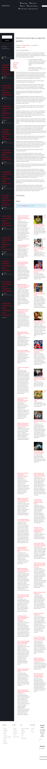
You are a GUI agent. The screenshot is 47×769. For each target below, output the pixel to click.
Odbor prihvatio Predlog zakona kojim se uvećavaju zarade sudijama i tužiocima (39, 544)
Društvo (5, 731)
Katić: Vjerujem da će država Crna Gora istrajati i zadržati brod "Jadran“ (23, 596)
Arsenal (5, 735)
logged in (25, 205)
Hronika (5, 741)
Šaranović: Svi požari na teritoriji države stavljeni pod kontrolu (39, 294)
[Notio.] (6, 6)
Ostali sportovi (16, 736)
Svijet (4, 740)
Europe (15, 64)
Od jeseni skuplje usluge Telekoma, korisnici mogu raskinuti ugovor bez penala (39, 474)
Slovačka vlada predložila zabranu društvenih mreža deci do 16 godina (22, 263)
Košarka (15, 730)
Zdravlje (23, 730)
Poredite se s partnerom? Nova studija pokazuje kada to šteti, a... (40, 421)
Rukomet (15, 733)
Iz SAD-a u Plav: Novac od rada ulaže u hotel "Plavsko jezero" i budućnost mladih (39, 638)
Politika (5, 728)
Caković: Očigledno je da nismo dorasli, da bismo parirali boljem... (39, 351)
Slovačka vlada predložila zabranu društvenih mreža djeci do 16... (39, 271)
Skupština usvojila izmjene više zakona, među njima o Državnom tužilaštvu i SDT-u (23, 424)
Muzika (22, 733)
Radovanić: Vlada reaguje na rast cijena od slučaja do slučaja (23, 670)
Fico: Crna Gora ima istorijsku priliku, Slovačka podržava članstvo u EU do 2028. (23, 642)
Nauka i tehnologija (25, 728)
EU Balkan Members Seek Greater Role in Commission (6, 69)
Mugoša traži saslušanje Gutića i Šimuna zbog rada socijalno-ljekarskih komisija (23, 570)
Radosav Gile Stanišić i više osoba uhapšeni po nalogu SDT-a (39, 379)
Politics (15, 66)
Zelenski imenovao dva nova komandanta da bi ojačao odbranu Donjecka (23, 311)
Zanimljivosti (23, 738)
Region (4, 738)
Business (15, 67)
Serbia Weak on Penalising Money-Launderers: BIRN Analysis (7, 90)
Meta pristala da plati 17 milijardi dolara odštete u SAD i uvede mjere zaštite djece (23, 286)
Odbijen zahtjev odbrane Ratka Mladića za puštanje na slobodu (23, 333)
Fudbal (14, 728)
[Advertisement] (23, 21)
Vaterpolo (15, 731)
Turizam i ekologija (7, 736)
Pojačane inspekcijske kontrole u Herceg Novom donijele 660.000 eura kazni (39, 659)
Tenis (14, 735)
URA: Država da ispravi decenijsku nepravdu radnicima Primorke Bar (38, 675)
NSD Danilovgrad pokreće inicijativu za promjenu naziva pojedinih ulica (23, 691)
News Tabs (16, 62)
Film (22, 735)
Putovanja (23, 731)
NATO (4, 733)
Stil (22, 736)
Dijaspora (5, 743)
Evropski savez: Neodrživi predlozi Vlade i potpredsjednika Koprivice (22, 399)
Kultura (32, 728)
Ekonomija (5, 730)
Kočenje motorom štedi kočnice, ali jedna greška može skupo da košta (39, 452)
